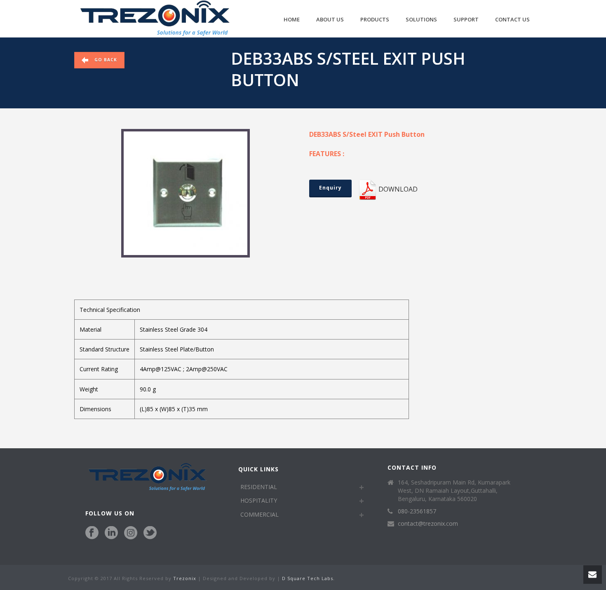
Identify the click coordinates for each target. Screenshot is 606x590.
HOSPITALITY (258, 500)
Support (466, 19)
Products (374, 19)
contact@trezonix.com (428, 523)
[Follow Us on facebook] (92, 533)
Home (292, 19)
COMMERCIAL (259, 514)
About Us (330, 19)
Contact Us (512, 19)
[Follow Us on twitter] (150, 533)
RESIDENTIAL (258, 487)
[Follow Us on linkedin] (111, 533)
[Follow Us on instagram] (130, 533)
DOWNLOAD (398, 189)
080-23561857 (417, 511)
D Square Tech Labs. (308, 578)
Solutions (421, 19)
